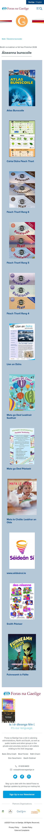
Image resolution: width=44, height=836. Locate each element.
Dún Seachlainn (15, 758)
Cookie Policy (27, 827)
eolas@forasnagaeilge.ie (23, 769)
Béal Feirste (23, 754)
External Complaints (22, 830)
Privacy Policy (14, 827)
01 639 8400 (23, 766)
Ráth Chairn (35, 754)
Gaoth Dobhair (29, 758)
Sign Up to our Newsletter (22, 794)
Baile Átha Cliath (9, 754)
